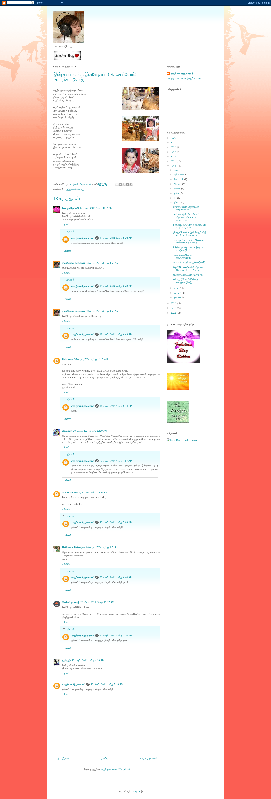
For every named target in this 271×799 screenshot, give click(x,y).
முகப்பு (104, 758)
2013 (174, 303)
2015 (174, 161)
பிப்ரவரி (178, 292)
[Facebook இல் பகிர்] (127, 184)
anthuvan (67, 492)
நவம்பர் (177, 170)
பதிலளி (66, 224)
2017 (174, 152)
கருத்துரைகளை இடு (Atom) (115, 769)
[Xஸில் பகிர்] (124, 184)
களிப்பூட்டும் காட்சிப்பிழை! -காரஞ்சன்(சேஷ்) (186, 281)
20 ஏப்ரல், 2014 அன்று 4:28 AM (102, 547)
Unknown (67, 359)
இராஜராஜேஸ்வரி (70, 208)
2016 (174, 156)
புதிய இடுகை (63, 758)
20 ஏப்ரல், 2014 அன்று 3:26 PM (116, 635)
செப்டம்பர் (179, 179)
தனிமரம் (66, 660)
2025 (174, 138)
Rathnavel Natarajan (73, 547)
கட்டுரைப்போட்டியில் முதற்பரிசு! (188, 274)
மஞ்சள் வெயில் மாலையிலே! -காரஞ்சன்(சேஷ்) (186, 208)
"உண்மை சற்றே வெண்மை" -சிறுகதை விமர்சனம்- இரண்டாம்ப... (186, 217)
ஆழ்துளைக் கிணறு (74, 189)
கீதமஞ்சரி (67, 430)
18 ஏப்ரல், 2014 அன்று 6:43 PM (116, 286)
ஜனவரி (178, 297)
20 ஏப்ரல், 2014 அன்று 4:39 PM (88, 660)
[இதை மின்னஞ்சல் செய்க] (117, 184)
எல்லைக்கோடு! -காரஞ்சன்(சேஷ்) (189, 262)
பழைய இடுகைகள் (148, 758)
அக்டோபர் (179, 174)
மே (175, 198)
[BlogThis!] (120, 184)
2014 (174, 166)
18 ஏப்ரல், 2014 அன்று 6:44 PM (116, 406)
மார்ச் (177, 288)
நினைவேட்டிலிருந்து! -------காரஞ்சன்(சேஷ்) (186, 256)
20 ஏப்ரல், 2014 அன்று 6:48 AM (116, 577)
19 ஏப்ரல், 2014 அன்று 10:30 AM (90, 430)
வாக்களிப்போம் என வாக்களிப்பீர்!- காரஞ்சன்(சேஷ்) (189, 226)
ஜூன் (177, 193)
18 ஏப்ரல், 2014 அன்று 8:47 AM (96, 208)
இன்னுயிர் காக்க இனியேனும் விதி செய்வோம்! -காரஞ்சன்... (189, 234)
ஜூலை (177, 188)
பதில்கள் (70, 231)
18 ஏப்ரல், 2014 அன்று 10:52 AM (91, 359)
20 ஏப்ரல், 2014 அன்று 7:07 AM (116, 460)
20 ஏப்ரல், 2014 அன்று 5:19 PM (107, 684)
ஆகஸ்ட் (178, 184)
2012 (174, 308)
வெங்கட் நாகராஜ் (70, 602)
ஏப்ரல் (177, 202)
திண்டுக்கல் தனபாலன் (73, 263)
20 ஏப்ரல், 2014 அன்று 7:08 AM (116, 522)
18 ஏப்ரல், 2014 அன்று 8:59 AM (102, 263)
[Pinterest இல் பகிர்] (131, 184)
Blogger (136, 791)
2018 (174, 147)
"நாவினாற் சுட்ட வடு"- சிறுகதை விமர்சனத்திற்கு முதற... (188, 241)
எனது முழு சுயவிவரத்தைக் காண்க (184, 78)
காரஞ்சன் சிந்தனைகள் (80, 184)
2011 (174, 312)
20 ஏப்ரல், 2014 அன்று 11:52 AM (97, 602)
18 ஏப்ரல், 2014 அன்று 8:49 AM (116, 238)
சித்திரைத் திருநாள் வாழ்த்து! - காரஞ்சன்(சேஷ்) (188, 249)
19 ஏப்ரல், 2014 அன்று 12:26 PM (91, 492)
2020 (174, 142)
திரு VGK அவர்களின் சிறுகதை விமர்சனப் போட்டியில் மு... (188, 268)
